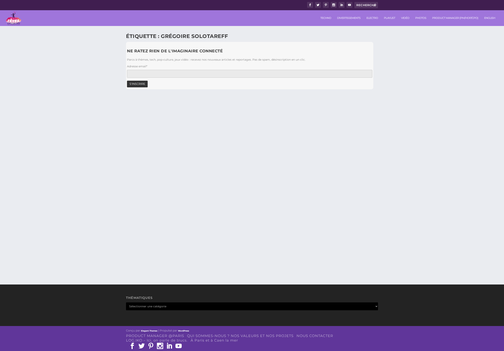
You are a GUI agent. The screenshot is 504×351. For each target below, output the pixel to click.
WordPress (183, 331)
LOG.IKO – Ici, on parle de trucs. (157, 340)
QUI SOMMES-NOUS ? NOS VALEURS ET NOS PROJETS (240, 336)
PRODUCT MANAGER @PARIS (155, 336)
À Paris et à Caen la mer (214, 340)
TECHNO (325, 18)
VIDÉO (405, 18)
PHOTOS (420, 18)
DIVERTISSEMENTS (348, 18)
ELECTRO (372, 18)
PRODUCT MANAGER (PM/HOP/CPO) (455, 18)
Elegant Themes (149, 331)
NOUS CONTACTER (314, 336)
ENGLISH (489, 18)
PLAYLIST (389, 18)
